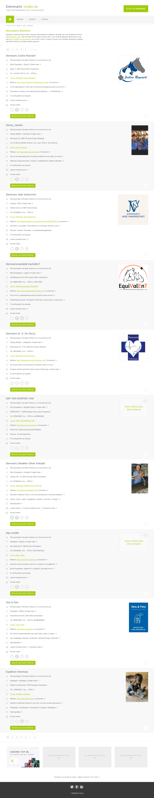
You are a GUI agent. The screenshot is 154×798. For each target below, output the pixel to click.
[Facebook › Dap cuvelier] (17, 587)
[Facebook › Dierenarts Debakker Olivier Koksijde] (17, 518)
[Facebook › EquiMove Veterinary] (17, 721)
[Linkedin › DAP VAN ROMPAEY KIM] (22, 448)
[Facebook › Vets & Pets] (17, 656)
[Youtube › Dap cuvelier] (27, 587)
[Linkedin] (81, 787)
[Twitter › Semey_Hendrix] (12, 179)
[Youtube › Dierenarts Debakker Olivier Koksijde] (27, 518)
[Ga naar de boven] (146, 116)
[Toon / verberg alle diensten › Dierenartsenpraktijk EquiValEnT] (47, 300)
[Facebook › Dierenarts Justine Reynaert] (17, 110)
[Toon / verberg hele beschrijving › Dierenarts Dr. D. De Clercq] (47, 365)
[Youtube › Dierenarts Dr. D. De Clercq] (27, 383)
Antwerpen (13, 542)
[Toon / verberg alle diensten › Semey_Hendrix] (47, 161)
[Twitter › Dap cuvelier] (12, 587)
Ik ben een (136, 9)
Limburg (13, 203)
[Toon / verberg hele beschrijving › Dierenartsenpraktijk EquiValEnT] (47, 295)
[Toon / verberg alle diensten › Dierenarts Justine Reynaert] (47, 91)
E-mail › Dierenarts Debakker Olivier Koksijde (26, 486)
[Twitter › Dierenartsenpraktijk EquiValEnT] (12, 318)
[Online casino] (25, 758)
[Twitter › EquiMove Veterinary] (12, 721)
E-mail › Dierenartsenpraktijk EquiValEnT (24, 286)
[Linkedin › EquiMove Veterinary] (22, 721)
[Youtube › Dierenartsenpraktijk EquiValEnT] (27, 318)
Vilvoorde (26, 134)
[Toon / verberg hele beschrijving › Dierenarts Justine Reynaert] (47, 87)
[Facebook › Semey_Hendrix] (17, 179)
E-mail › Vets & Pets (17, 625)
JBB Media (75, 793)
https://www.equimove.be (25, 699)
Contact (44, 19)
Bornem (22, 542)
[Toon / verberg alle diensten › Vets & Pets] (47, 638)
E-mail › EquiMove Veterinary (20, 694)
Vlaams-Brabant (15, 134)
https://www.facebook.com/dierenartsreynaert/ (33, 82)
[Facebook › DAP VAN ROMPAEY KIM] (17, 448)
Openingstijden (16, 503)
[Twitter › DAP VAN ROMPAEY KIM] (12, 448)
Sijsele (26, 64)
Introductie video (50, 508)
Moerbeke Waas (29, 407)
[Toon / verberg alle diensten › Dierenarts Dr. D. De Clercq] (47, 369)
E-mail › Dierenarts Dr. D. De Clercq (22, 356)
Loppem (26, 273)
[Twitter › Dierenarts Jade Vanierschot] (12, 249)
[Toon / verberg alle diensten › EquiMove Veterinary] (47, 707)
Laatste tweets (16, 508)
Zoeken (32, 19)
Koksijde (27, 472)
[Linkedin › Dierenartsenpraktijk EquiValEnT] (22, 318)
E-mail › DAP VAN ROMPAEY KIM (22, 421)
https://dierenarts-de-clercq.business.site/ (31, 360)
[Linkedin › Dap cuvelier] (22, 587)
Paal (19, 203)
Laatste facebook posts (19, 100)
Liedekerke (27, 342)
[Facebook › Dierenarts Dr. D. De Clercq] (17, 383)
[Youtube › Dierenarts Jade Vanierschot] (27, 249)
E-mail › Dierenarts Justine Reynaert (22, 78)
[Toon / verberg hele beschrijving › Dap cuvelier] (47, 564)
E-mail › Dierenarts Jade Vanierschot (23, 217)
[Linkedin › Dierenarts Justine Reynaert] (22, 110)
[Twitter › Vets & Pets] (12, 656)
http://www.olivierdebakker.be (27, 490)
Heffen (21, 611)
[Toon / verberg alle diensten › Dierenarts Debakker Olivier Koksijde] (47, 499)
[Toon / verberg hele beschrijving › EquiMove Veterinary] (47, 703)
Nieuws (20, 19)
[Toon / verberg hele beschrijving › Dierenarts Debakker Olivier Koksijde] (47, 494)
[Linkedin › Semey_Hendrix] (22, 179)
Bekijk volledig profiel (23, 116)
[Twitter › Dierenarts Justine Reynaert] (12, 110)
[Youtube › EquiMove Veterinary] (27, 721)
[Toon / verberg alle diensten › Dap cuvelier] (47, 568)
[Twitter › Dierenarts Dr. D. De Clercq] (12, 383)
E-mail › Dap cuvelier (17, 555)
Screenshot (55, 82)
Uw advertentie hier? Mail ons (59, 757)
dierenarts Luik (15, 37)
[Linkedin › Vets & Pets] (22, 656)
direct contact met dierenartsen (20, 39)
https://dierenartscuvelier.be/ (26, 560)
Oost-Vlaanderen (16, 407)
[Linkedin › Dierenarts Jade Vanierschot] (22, 249)
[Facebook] (77, 787)
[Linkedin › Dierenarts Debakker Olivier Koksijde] (22, 518)
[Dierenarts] (10, 19)
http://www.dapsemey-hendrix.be (28, 152)
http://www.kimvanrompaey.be (27, 425)
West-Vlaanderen (16, 64)
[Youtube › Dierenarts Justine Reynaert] (27, 110)
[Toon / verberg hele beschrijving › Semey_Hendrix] (47, 156)
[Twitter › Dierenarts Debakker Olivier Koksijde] (12, 518)
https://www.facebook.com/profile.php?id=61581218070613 (37, 221)
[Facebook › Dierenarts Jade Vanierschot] (17, 249)
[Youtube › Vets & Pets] (27, 656)
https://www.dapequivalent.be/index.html (31, 291)
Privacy (81, 793)
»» (35, 49)
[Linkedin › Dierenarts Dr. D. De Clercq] (22, 383)
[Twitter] (72, 787)
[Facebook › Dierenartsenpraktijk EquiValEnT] (17, 318)
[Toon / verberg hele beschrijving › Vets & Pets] (47, 633)
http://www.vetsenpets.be (25, 629)
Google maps (35, 64)
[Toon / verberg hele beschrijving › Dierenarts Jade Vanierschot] (47, 226)
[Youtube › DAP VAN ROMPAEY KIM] (27, 448)
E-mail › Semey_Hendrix (18, 147)
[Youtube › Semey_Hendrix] (27, 179)
